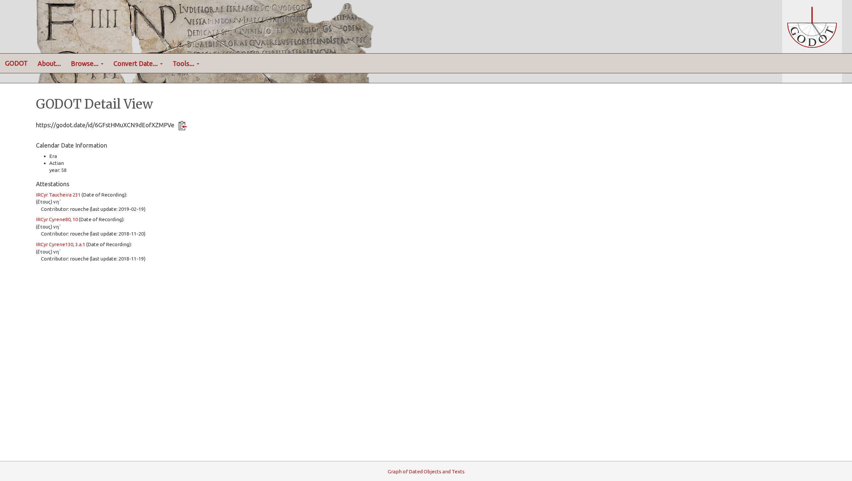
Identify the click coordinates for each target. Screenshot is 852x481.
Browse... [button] (85, 63)
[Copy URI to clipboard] (182, 125)
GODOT (16, 63)
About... (49, 63)
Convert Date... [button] (136, 63)
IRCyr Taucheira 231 (58, 195)
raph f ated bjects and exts (426, 471)
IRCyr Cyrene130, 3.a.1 (60, 244)
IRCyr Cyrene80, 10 (57, 219)
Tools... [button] (184, 63)
